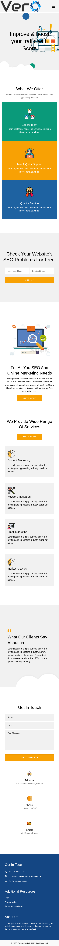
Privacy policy (11, 902)
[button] (29, 280)
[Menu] (53, 6)
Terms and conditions (14, 906)
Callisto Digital (24, 943)
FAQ (7, 898)
